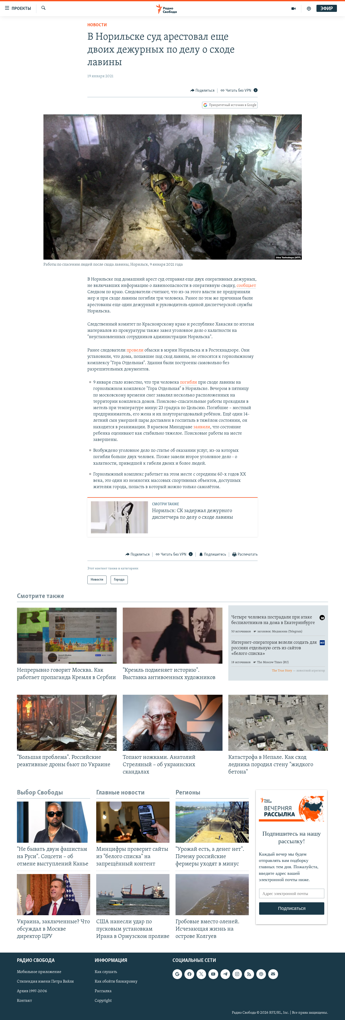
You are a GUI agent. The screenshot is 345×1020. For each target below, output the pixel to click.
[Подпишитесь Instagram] (237, 974)
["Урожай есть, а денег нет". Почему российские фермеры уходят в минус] (212, 822)
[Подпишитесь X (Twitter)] (201, 974)
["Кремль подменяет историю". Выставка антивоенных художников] (173, 636)
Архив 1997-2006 (32, 991)
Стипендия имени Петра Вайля (45, 982)
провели (135, 350)
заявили (201, 427)
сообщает (246, 286)
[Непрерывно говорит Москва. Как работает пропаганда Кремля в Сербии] (67, 636)
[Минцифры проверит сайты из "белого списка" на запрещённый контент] (132, 822)
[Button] (202, 90)
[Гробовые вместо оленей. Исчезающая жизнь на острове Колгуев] (212, 894)
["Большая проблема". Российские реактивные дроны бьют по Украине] (67, 723)
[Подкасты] (261, 974)
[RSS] (249, 974)
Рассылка (103, 991)
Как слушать (106, 972)
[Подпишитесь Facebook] (189, 974)
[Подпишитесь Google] (177, 974)
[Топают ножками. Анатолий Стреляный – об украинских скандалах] (173, 723)
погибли (188, 382)
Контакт (24, 1001)
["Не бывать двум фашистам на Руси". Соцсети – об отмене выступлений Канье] (53, 822)
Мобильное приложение (39, 972)
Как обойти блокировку (116, 982)
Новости (97, 25)
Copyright (103, 1001)
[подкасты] (308, 8)
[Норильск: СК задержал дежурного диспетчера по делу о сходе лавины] (119, 517)
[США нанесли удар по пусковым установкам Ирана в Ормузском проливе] (132, 894)
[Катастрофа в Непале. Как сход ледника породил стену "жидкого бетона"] (278, 723)
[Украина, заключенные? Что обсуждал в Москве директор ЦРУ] (53, 894)
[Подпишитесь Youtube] (213, 974)
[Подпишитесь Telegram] (225, 974)
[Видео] (293, 8)
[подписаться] (273, 974)
